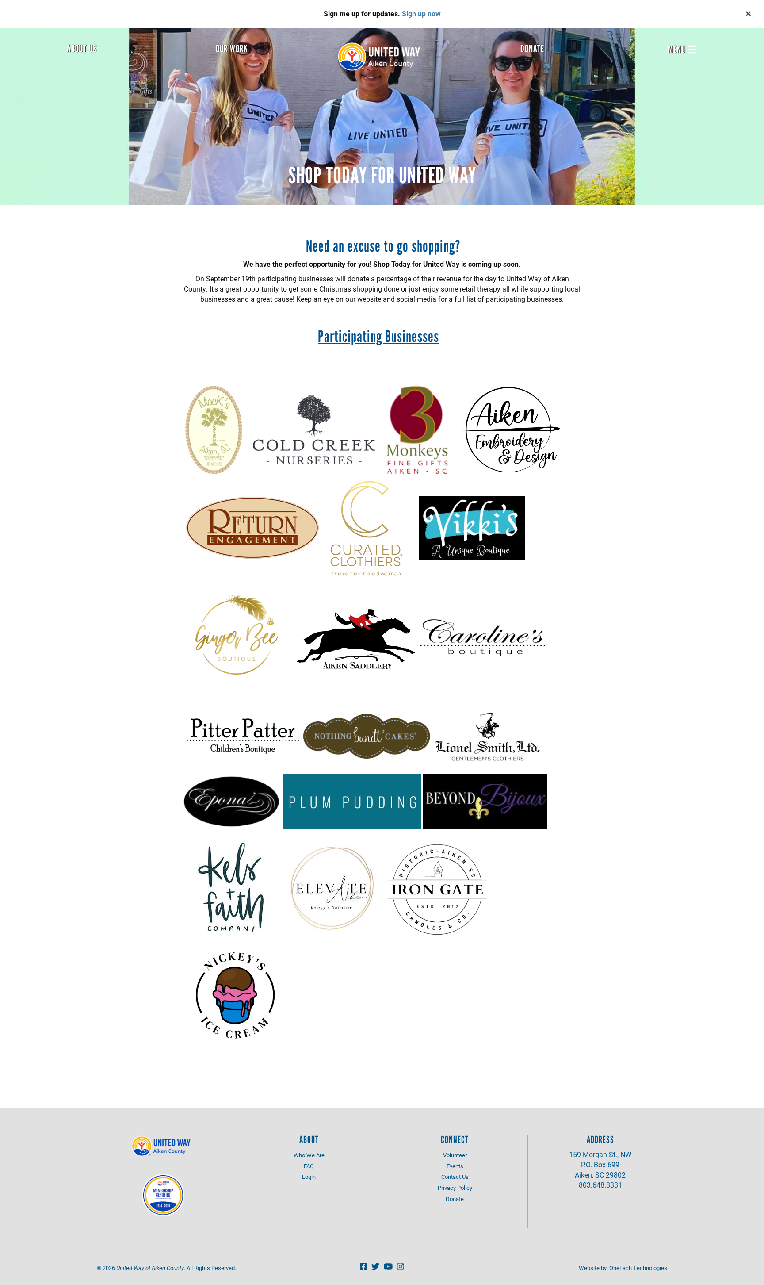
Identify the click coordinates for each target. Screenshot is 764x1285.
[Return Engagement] (252, 527)
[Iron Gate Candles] (437, 887)
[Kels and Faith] (233, 887)
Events (455, 1166)
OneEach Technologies (638, 1268)
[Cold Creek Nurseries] (314, 428)
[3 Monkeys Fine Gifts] (417, 428)
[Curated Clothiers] (366, 527)
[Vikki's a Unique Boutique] (472, 527)
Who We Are (309, 1155)
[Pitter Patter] (242, 735)
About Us (82, 48)
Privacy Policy (455, 1188)
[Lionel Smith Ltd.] (486, 735)
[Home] (382, 56)
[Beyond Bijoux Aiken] (485, 800)
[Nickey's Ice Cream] (235, 992)
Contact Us (455, 1177)
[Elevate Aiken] (332, 887)
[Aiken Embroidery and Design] (508, 428)
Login (309, 1177)
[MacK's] (213, 428)
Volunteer (455, 1155)
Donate (532, 48)
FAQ (309, 1166)
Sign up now (421, 13)
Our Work (232, 48)
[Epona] (232, 800)
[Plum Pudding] (352, 800)
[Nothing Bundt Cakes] (366, 735)
